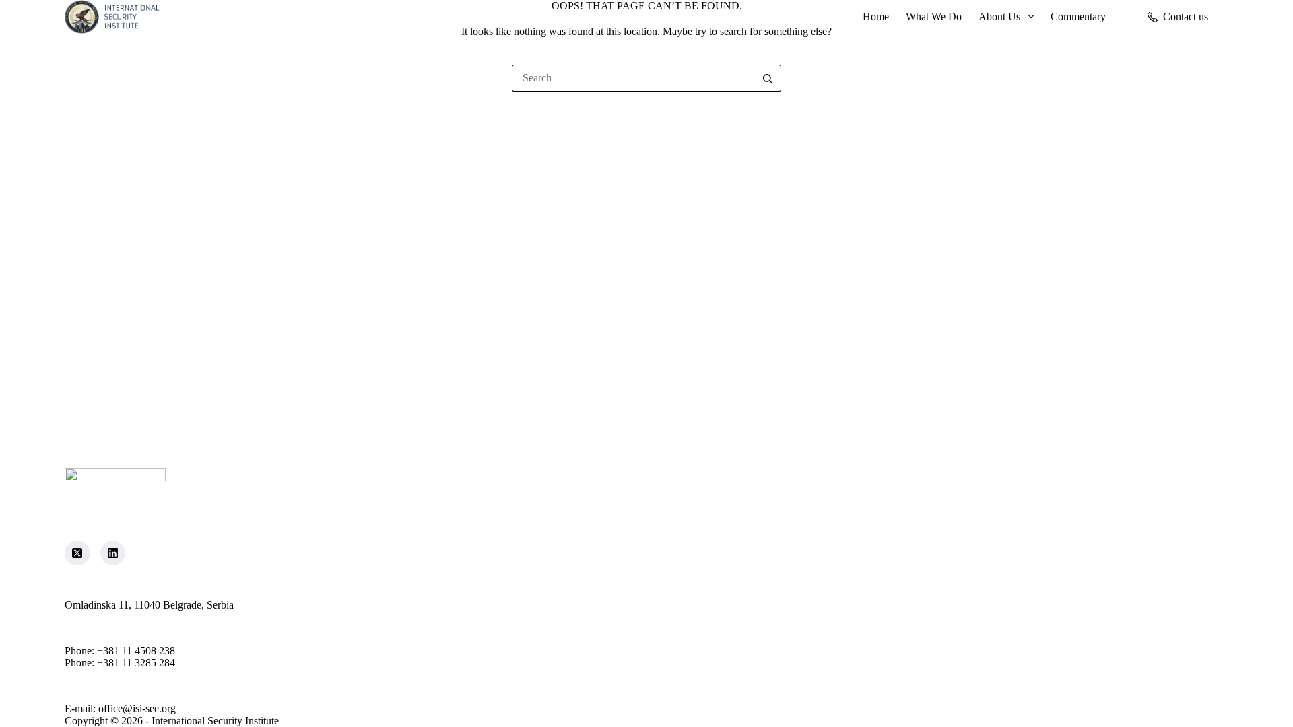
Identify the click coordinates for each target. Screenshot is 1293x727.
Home (876, 16)
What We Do (934, 16)
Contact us (1185, 16)
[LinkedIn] (113, 553)
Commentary (1078, 16)
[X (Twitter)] (77, 553)
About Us (999, 16)
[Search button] (767, 78)
